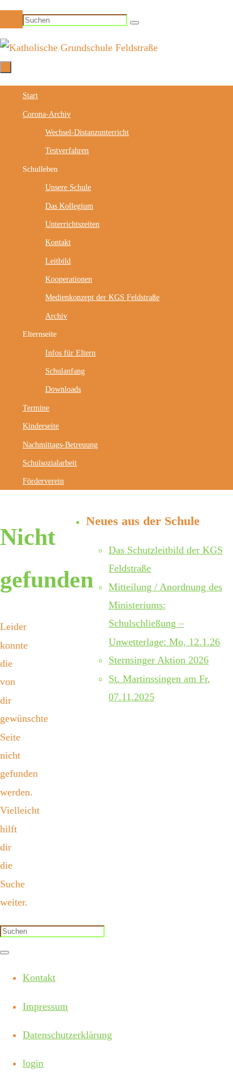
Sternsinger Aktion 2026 (159, 660)
